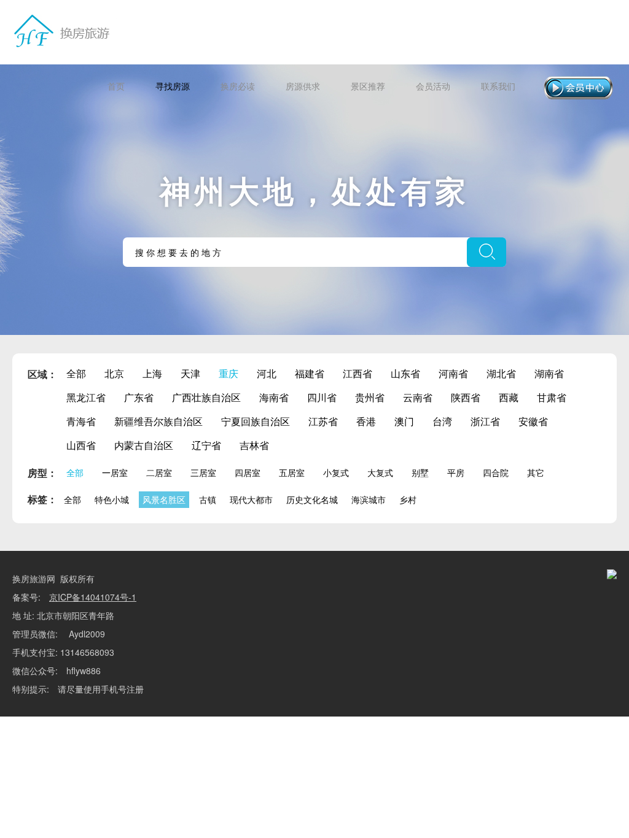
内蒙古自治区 (143, 445)
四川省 (322, 397)
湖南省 (549, 373)
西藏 (508, 397)
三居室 (203, 472)
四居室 (247, 472)
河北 (266, 373)
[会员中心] (578, 88)
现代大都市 (251, 499)
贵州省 (370, 397)
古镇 (207, 499)
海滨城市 (368, 499)
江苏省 (323, 421)
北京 (114, 373)
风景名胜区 (164, 499)
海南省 (274, 397)
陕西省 (465, 397)
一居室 (115, 472)
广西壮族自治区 (206, 397)
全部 (76, 373)
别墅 (420, 472)
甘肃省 (551, 397)
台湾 (442, 421)
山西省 (81, 445)
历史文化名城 (312, 499)
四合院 (496, 472)
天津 (190, 373)
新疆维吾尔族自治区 (158, 421)
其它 (535, 472)
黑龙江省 (86, 397)
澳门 (404, 421)
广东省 (139, 397)
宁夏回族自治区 (255, 421)
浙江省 (485, 421)
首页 (116, 86)
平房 (455, 472)
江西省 (357, 373)
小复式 (336, 472)
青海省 (81, 421)
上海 (152, 373)
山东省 (405, 373)
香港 (366, 421)
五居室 (292, 472)
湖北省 (501, 373)
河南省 (453, 373)
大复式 (380, 472)
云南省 (417, 397)
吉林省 (254, 445)
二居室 (159, 472)
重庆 (228, 373)
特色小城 (112, 499)
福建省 (309, 373)
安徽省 (533, 421)
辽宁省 (206, 445)
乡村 (407, 499)
